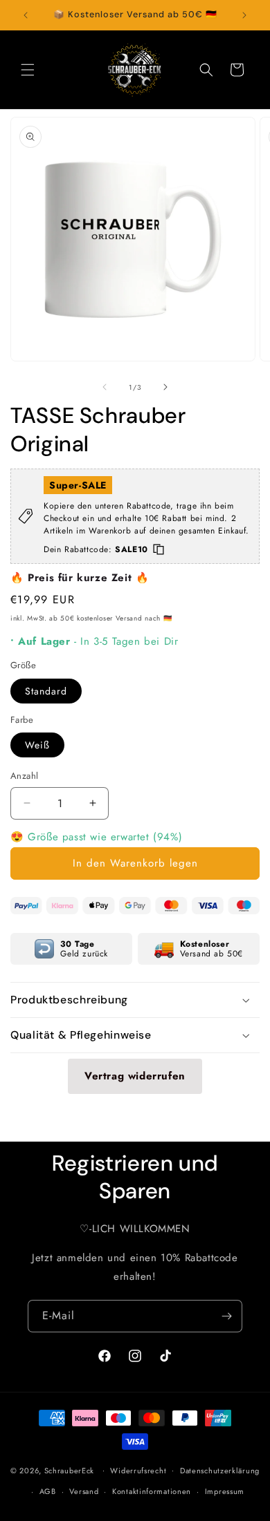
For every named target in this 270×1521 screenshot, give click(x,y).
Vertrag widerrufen (135, 1076)
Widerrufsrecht (138, 1470)
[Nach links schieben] (104, 387)
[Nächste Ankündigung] (244, 15)
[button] (27, 70)
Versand (83, 1491)
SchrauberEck (69, 1469)
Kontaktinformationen (151, 1491)
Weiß (37, 745)
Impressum (224, 1491)
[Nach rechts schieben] (165, 387)
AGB (47, 1491)
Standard (46, 691)
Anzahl (24, 775)
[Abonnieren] (226, 1316)
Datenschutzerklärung (220, 1470)
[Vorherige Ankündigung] (25, 15)
